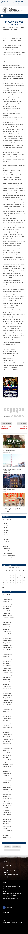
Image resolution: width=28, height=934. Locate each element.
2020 (5, 530)
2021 (5, 532)
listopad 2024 (6, 643)
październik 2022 (7, 700)
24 (3, 582)
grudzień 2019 (6, 759)
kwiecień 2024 (6, 659)
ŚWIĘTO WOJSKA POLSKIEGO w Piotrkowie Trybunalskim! (11, 509)
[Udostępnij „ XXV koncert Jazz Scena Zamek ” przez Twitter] (8, 409)
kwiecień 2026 (6, 604)
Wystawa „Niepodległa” (9, 450)
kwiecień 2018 (6, 803)
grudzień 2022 (6, 695)
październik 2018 (7, 789)
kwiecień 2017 (6, 830)
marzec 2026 (6, 606)
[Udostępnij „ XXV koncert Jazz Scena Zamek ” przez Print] (16, 412)
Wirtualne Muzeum (5, 2)
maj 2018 (5, 801)
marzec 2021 (6, 730)
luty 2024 (5, 663)
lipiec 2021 (6, 720)
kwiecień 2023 (6, 686)
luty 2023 (5, 691)
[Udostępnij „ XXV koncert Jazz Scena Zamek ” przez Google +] (11, 409)
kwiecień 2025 (7, 631)
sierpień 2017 (6, 821)
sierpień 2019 (6, 769)
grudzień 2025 (6, 613)
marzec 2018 (6, 805)
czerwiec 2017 (6, 826)
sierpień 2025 (6, 622)
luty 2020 (5, 757)
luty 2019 (5, 782)
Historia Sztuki (7, 865)
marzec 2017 (6, 833)
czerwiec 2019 (6, 773)
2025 (5, 539)
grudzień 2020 (6, 734)
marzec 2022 (6, 716)
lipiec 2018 (6, 796)
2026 (5, 541)
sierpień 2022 (6, 704)
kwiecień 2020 (7, 753)
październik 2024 (7, 645)
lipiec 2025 (6, 624)
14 (17, 578)
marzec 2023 (6, 688)
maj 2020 (5, 750)
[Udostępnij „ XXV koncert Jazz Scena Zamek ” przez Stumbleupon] (11, 412)
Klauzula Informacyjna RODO (10, 874)
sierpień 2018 (6, 794)
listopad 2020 (6, 737)
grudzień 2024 (6, 640)
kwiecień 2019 (6, 778)
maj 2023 (5, 684)
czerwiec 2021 (6, 723)
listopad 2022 (6, 698)
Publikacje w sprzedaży (9, 870)
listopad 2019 (6, 762)
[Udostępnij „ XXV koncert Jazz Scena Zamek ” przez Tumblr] (14, 409)
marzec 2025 (6, 633)
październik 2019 (7, 764)
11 (6, 578)
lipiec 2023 (6, 679)
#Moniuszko (16, 847)
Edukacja (5, 544)
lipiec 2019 (6, 771)
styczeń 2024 (6, 665)
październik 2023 (7, 672)
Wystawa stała (7, 553)
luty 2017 (5, 835)
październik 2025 (7, 617)
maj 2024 (5, 656)
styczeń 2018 (6, 810)
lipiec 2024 (6, 652)
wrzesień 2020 (6, 741)
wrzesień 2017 (6, 819)
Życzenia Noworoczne (9, 489)
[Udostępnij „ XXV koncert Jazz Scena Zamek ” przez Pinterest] (16, 409)
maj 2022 (5, 711)
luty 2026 (5, 608)
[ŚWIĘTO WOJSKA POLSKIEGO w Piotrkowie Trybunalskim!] (14, 500)
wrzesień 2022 (6, 702)
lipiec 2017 (6, 824)
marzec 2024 (6, 661)
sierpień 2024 (6, 649)
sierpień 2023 (6, 677)
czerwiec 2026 (6, 599)
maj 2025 (5, 629)
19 (10, 580)
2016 (5, 523)
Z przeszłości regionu (8, 557)
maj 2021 (5, 725)
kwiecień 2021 (6, 727)
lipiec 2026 (6, 597)
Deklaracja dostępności (9, 877)
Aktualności (6, 29)
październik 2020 (7, 739)
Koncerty (14, 29)
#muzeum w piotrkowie (11, 850)
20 (13, 580)
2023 (5, 534)
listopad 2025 (6, 615)
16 (24, 578)
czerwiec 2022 (6, 709)
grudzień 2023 (6, 668)
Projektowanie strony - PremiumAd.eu (13, 922)
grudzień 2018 (6, 785)
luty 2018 (5, 808)
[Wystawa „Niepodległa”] (14, 441)
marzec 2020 (6, 755)
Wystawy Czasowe (8, 555)
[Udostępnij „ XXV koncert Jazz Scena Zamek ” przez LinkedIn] (19, 409)
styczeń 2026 (6, 611)
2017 (5, 525)
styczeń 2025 (6, 638)
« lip (3, 587)
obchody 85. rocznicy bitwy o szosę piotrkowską (12, 470)
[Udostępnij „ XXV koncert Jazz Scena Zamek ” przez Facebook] (5, 409)
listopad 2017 (6, 814)
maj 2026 (5, 601)
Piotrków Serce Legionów (19, 2)
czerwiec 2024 (6, 654)
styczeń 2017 (6, 837)
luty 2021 (5, 732)
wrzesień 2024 (6, 647)
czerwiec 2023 (6, 682)
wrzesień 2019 (6, 766)
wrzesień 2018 (6, 792)
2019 (5, 527)
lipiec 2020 (6, 746)
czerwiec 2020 (6, 748)
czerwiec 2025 (6, 627)
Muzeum (14, 27)
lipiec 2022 (6, 707)
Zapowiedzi (6, 560)
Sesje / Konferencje (7, 551)
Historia (5, 546)
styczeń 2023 (6, 693)
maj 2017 (5, 828)
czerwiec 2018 (6, 798)
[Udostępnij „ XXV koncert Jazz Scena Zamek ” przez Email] (14, 412)
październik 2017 (7, 817)
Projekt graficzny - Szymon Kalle (11, 920)
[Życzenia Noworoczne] (14, 481)
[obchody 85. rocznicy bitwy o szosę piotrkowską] (14, 460)
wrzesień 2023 (6, 675)
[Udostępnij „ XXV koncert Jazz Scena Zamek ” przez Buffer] (22, 409)
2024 (5, 537)
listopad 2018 (6, 787)
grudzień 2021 (6, 718)
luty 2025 (5, 636)
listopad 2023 (6, 670)
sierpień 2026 (6, 594)
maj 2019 (5, 775)
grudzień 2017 (6, 812)
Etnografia (5, 867)
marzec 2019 (6, 780)
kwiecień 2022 (7, 714)
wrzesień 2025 (6, 620)
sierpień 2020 (6, 743)
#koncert (7, 847)
